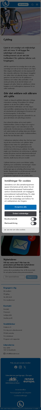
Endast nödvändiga (20, 213)
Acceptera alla (20, 207)
